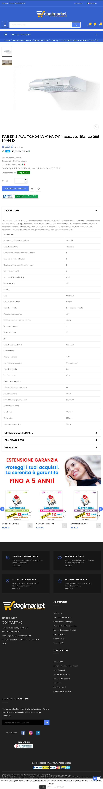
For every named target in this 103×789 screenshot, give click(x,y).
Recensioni (11, 447)
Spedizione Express (74, 556)
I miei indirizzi (59, 670)
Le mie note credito (61, 674)
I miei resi (57, 683)
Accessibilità (58, 643)
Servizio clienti (59, 687)
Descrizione (12, 210)
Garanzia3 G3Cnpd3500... (77, 525)
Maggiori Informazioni (56, 787)
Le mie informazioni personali (65, 666)
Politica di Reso (14, 440)
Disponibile (23, 172)
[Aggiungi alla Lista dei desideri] (30, 516)
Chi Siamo (57, 613)
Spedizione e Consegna (63, 622)
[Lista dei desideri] (94, 25)
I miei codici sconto (61, 679)
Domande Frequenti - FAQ (64, 630)
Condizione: (7, 161)
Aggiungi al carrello (15, 189)
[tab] (51, 210)
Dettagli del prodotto (19, 433)
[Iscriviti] (47, 722)
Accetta (42, 787)
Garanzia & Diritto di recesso (65, 626)
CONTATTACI (12, 622)
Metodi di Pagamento (62, 617)
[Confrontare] (89, 25)
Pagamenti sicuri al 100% (25, 556)
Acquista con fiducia (76, 579)
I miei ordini (58, 662)
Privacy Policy (59, 634)
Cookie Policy (59, 639)
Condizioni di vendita (62, 691)
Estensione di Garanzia (24, 579)
